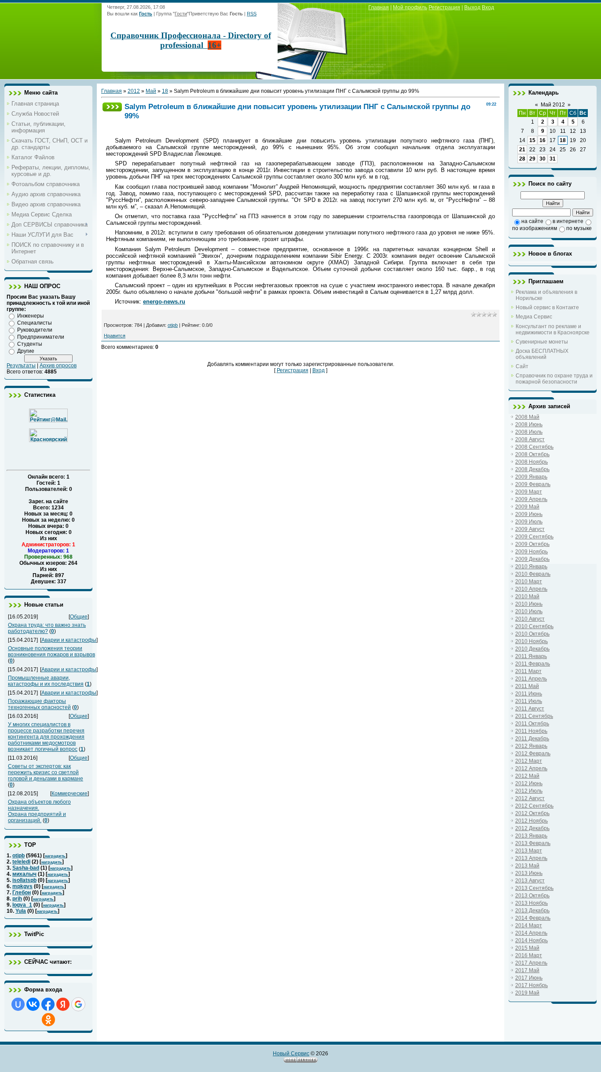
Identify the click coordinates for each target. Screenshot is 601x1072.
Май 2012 (553, 105)
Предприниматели (40, 337)
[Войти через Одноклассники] (48, 1019)
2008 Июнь (528, 424)
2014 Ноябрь (531, 940)
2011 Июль (528, 701)
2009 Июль (528, 522)
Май (151, 91)
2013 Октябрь (532, 896)
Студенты (29, 344)
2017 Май (527, 970)
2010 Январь (531, 566)
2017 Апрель (531, 963)
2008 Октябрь (532, 454)
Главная (378, 7)
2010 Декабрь (532, 649)
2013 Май (527, 866)
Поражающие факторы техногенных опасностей (39, 704)
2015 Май (527, 948)
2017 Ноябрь (531, 985)
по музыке (579, 228)
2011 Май (527, 686)
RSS (252, 13)
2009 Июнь (528, 514)
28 (522, 159)
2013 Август (530, 881)
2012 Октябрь (532, 813)
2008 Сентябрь (534, 447)
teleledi (21, 862)
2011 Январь (531, 656)
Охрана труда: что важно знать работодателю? (47, 628)
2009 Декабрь (532, 559)
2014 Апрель (531, 933)
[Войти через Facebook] (48, 1004)
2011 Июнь (528, 694)
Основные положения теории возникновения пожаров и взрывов (51, 651)
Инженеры (30, 316)
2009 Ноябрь (531, 552)
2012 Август (530, 798)
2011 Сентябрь (534, 716)
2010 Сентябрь (534, 626)
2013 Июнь (528, 873)
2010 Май (527, 596)
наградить (55, 856)
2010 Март (528, 581)
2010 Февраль (532, 574)
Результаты (21, 365)
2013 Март (528, 851)
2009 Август (530, 529)
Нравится (114, 335)
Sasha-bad (25, 868)
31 (553, 159)
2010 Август (530, 619)
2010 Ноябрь (531, 641)
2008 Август (530, 439)
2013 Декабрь (532, 910)
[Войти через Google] (78, 1004)
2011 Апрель (531, 679)
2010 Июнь (528, 604)
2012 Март (528, 761)
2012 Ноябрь (531, 821)
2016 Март (528, 955)
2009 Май (527, 507)
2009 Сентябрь (534, 537)
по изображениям (534, 228)
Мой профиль (410, 7)
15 (532, 140)
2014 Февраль (532, 918)
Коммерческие (69, 793)
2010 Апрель (531, 589)
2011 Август (529, 709)
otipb (18, 855)
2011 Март (528, 671)
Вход (488, 7)
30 (542, 159)
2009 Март (528, 492)
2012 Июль (528, 791)
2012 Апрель (531, 768)
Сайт (522, 366)
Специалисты (34, 323)
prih (17, 899)
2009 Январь (531, 477)
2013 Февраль (532, 843)
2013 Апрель (531, 858)
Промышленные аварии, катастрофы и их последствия (46, 681)
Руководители (34, 330)
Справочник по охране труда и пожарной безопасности (554, 379)
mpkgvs (22, 886)
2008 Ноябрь (531, 462)
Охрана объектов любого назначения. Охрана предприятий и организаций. (39, 811)
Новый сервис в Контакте (547, 307)
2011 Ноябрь (531, 731)
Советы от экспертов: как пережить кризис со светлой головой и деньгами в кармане (45, 772)
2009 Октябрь (532, 544)
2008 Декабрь (532, 469)
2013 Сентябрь (534, 888)
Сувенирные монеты (542, 342)
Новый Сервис (291, 1053)
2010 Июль (528, 611)
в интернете (568, 221)
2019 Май (527, 993)
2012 (134, 91)
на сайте (532, 221)
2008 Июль (528, 432)
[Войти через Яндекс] (63, 1004)
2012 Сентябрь (534, 806)
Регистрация (444, 7)
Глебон (21, 892)
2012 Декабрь (532, 828)
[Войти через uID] (18, 1004)
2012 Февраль (532, 753)
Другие (25, 351)
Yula (20, 911)
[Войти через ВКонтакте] (33, 1004)
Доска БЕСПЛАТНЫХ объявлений (542, 354)
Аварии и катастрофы (68, 640)
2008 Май (527, 417)
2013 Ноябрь (531, 903)
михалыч (24, 874)
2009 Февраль (532, 484)
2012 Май (527, 776)
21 (522, 149)
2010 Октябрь (532, 634)
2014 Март (528, 925)
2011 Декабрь (532, 738)
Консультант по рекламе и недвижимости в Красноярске (553, 329)
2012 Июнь (528, 783)
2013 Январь (531, 836)
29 (532, 159)
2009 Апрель (531, 499)
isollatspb (24, 880)
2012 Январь (531, 746)
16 (542, 140)
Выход (472, 7)
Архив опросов (58, 365)
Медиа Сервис (534, 317)
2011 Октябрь (532, 724)
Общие (79, 617)
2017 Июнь (528, 978)
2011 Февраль (532, 664)
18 (165, 91)
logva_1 (22, 905)
